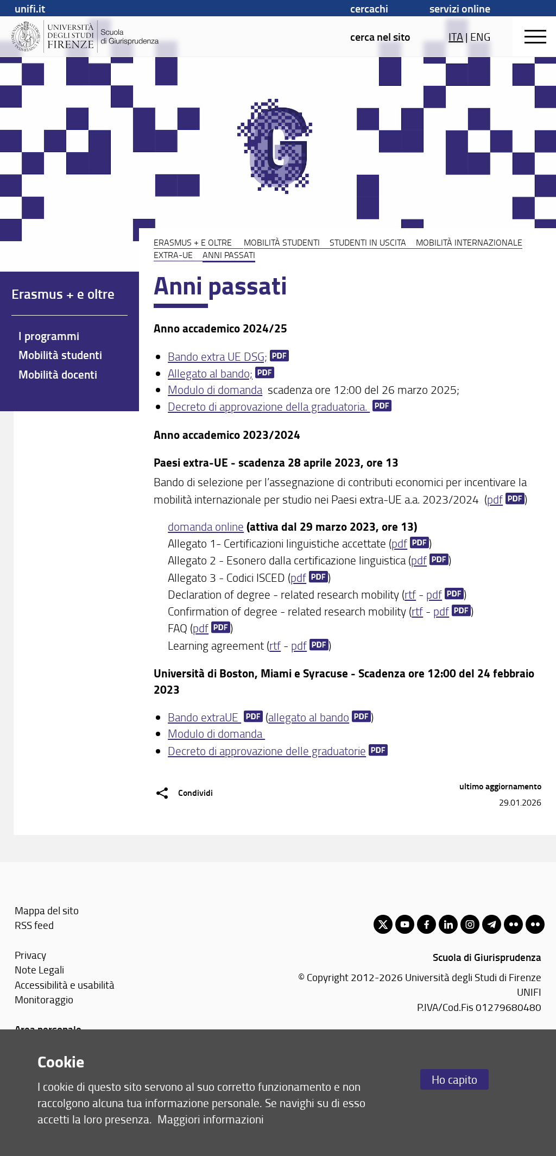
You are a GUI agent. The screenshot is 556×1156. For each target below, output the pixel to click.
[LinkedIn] (448, 924)
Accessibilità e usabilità (65, 984)
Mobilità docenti (57, 374)
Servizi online (459, 8)
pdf (495, 499)
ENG (480, 36)
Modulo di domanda (215, 389)
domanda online (206, 526)
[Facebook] (426, 924)
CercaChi (369, 8)
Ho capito (454, 1079)
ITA (455, 36)
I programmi (48, 336)
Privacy (30, 954)
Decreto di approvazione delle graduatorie (267, 750)
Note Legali (39, 969)
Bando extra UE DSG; (217, 356)
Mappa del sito (47, 910)
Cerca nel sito (380, 36)
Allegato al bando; (210, 373)
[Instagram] (469, 924)
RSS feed (34, 925)
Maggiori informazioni (210, 1119)
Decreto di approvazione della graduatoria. (269, 406)
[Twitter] (383, 924)
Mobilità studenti (282, 242)
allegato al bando (308, 717)
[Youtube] (404, 924)
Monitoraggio (44, 999)
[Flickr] (513, 924)
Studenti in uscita (368, 242)
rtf (410, 594)
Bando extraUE (204, 717)
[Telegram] (491, 924)
